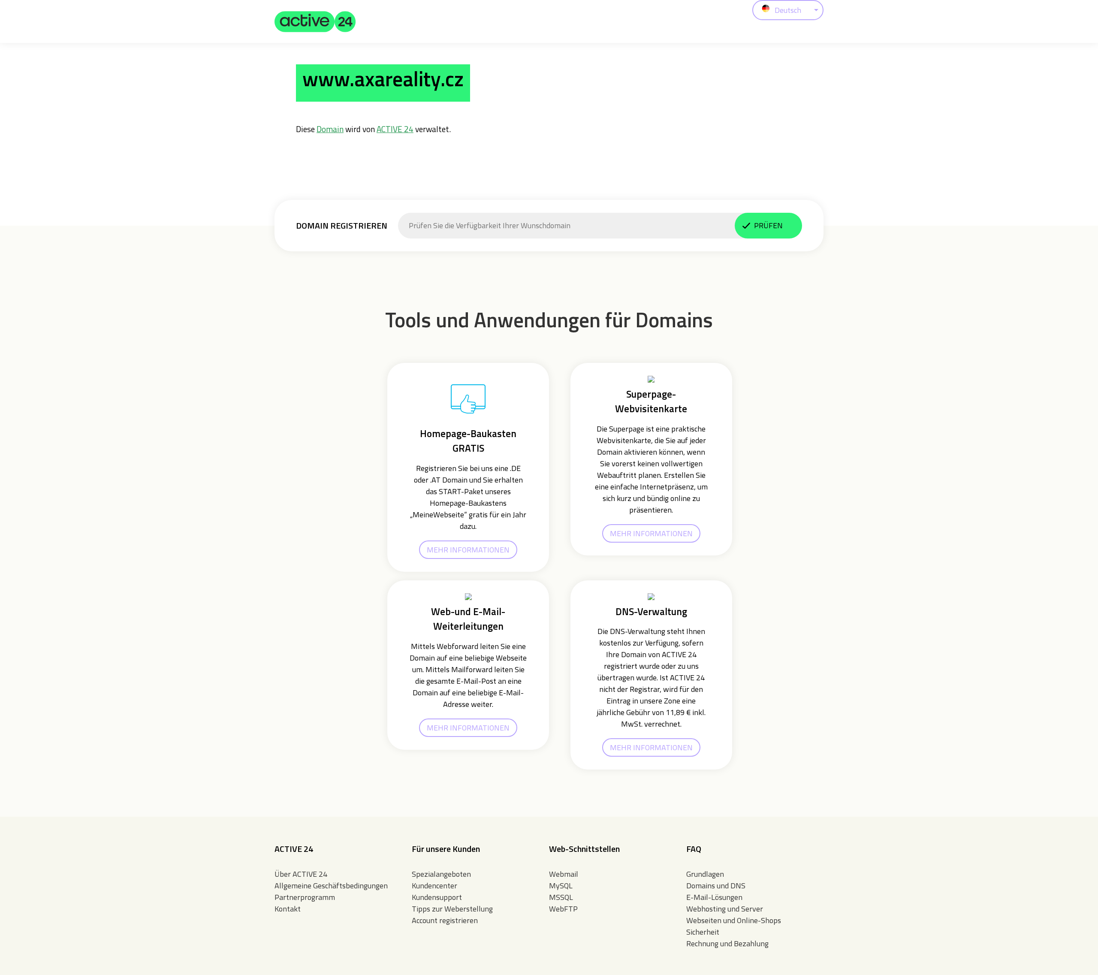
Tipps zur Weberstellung (452, 909)
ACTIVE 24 (395, 129)
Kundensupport (437, 897)
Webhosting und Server (724, 909)
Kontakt (287, 909)
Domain (330, 129)
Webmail (563, 874)
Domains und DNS (715, 885)
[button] (315, 21)
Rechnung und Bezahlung (727, 943)
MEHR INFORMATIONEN (468, 549)
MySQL (561, 885)
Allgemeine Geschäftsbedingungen (331, 885)
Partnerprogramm (304, 897)
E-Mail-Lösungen (714, 897)
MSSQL (561, 897)
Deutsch (788, 10)
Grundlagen (705, 874)
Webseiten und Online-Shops (733, 920)
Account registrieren (445, 920)
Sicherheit (702, 932)
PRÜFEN (768, 225)
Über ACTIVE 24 (300, 874)
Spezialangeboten (441, 874)
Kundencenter (434, 885)
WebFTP (563, 909)
